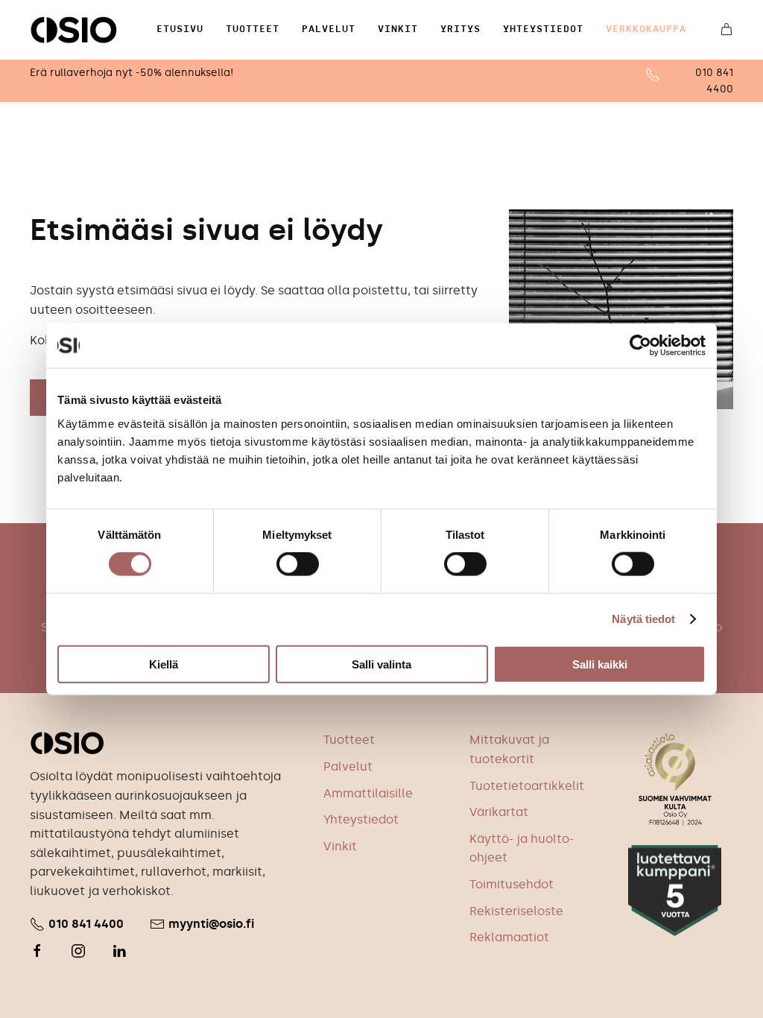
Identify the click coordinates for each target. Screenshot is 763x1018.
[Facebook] (37, 950)
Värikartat (498, 812)
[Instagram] (78, 950)
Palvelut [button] (328, 29)
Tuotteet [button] (252, 29)
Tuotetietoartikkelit (526, 786)
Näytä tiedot (643, 619)
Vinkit (398, 29)
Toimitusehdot (511, 884)
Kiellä (163, 663)
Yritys (460, 29)
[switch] (297, 564)
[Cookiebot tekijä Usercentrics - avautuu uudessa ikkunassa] (640, 346)
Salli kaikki (599, 663)
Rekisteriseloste (516, 911)
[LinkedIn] (119, 950)
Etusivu (179, 29)
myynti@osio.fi (211, 924)
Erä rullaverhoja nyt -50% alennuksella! (131, 72)
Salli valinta (381, 663)
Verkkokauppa (646, 29)
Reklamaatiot (509, 937)
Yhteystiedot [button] (543, 29)
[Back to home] (74, 30)
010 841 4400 (86, 924)
